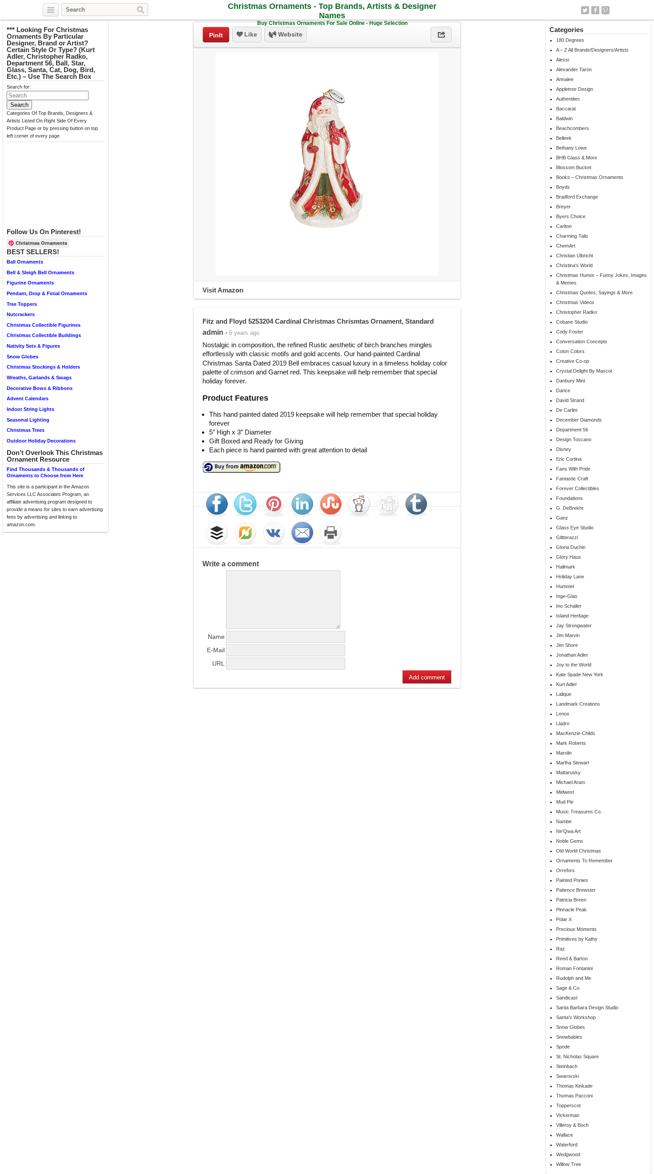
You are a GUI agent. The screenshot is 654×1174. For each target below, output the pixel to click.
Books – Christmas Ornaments (589, 177)
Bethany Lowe (571, 147)
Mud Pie (564, 801)
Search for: (19, 86)
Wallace (564, 1134)
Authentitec (568, 99)
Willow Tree (568, 1164)
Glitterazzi (567, 537)
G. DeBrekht (569, 508)
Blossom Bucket (573, 167)
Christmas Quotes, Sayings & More (594, 292)
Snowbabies (569, 1037)
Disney (563, 449)
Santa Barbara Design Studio (587, 1007)
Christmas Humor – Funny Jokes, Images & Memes (601, 278)
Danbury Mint (570, 380)
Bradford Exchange (577, 196)
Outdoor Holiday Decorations (41, 440)
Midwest (565, 792)
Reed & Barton (572, 958)
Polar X (564, 919)
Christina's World (574, 265)
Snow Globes (22, 356)
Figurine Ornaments (30, 282)
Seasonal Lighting (28, 419)
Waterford (566, 1144)
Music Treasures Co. (579, 811)
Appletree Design (574, 89)
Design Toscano (573, 439)
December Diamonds (579, 419)
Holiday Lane (570, 576)
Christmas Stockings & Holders (43, 367)
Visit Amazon (222, 290)
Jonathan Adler (572, 655)
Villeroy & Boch (572, 1125)
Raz (560, 948)
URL (218, 663)
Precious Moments (576, 929)
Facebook (595, 10)
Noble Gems (569, 841)
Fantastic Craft (572, 478)
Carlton (564, 226)
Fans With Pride (573, 468)
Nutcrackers (21, 314)
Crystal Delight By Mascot (584, 371)
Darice (563, 390)
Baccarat (566, 108)
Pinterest (605, 10)
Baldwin (564, 118)
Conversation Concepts (581, 341)
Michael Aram (570, 782)
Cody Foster (569, 331)
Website (289, 34)
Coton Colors (570, 351)
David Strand (570, 400)
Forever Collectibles (577, 488)
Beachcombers (572, 128)
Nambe (564, 821)
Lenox (562, 713)
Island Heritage (572, 615)
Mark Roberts (571, 743)
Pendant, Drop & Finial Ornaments (47, 293)
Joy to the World (573, 664)
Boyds (563, 187)
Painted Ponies (572, 880)
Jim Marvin (568, 635)
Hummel (565, 586)
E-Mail (216, 650)
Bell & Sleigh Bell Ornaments (40, 272)
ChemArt (565, 245)
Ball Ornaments (25, 261)
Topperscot (568, 1105)
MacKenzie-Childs (575, 733)
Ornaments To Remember (584, 860)
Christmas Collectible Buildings (44, 335)
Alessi (562, 59)
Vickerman (567, 1115)
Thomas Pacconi (574, 1095)
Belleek (564, 138)
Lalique (563, 694)
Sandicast (566, 997)
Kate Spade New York (579, 674)
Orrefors (565, 870)
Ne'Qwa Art (568, 831)
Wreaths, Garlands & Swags (39, 377)
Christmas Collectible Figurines (44, 325)
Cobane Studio (572, 322)
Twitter (585, 10)
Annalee (564, 79)
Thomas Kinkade (574, 1086)
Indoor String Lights (30, 409)
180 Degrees (570, 40)
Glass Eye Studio (574, 527)
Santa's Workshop (576, 1017)
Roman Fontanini (574, 968)
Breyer (563, 206)
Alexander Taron (574, 69)
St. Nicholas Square (577, 1056)
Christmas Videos (575, 302)
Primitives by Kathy (576, 939)
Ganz (562, 517)
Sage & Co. (568, 988)
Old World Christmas (578, 850)
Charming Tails (572, 236)
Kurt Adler (566, 684)
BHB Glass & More (576, 157)
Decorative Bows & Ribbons (40, 388)
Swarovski (567, 1076)
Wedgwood (568, 1154)
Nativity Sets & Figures (33, 346)
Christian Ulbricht (574, 255)
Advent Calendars (27, 398)
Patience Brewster (576, 890)
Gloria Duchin (570, 547)
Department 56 (572, 429)
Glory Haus (568, 557)
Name (216, 636)
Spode (563, 1046)
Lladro (562, 723)
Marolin (564, 753)
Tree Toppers (22, 304)
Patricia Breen (571, 899)
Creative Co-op (572, 361)
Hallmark (565, 566)
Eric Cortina (568, 459)
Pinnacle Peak (571, 909)
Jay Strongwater (574, 625)
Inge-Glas (566, 596)
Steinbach (566, 1066)
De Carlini (566, 410)
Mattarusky (568, 772)
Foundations (569, 498)
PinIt (216, 35)
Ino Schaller (568, 606)
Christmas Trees (25, 430)
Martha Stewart (572, 762)
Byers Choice (570, 216)
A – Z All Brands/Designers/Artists (592, 50)
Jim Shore (567, 645)
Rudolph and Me (573, 978)
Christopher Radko (576, 312)
